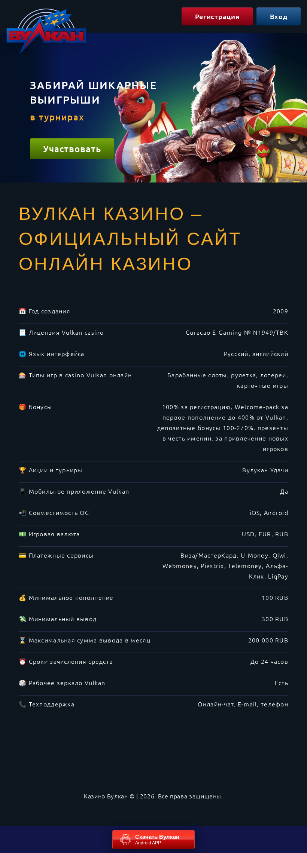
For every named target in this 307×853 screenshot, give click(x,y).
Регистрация (217, 16)
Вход (279, 16)
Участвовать (72, 148)
